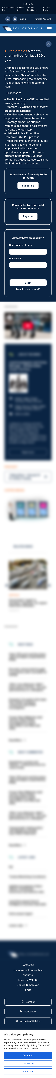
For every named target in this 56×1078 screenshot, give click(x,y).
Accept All (28, 1055)
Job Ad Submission (28, 985)
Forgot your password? (28, 289)
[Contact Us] (32, 4)
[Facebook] (23, 4)
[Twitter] (26, 4)
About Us (28, 975)
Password (15, 258)
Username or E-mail (20, 245)
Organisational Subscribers (28, 970)
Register (28, 216)
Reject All (28, 1071)
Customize (28, 1063)
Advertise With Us (28, 980)
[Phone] (29, 4)
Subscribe (28, 185)
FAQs (28, 990)
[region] (28, 1054)
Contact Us (28, 965)
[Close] (49, 44)
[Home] (22, 28)
